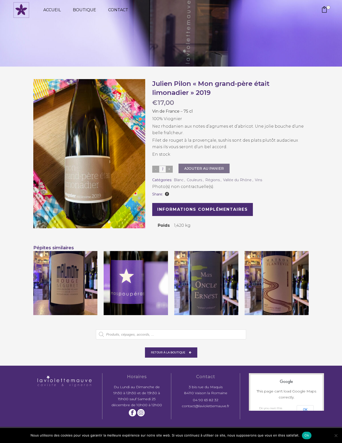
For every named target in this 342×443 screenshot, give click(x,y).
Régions (212, 180)
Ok (306, 435)
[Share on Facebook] (167, 194)
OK (305, 410)
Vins (258, 180)
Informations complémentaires (202, 209)
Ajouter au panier (204, 168)
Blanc (179, 180)
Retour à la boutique (168, 352)
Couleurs (194, 180)
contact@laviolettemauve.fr (205, 406)
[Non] (335, 435)
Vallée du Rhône (237, 180)
